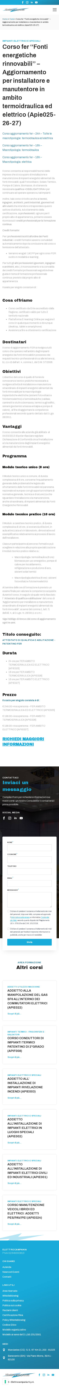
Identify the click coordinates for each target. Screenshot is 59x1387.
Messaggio (13, 890)
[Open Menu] (55, 10)
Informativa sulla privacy (20, 917)
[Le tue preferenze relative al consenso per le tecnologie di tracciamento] (5, 1382)
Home (5, 19)
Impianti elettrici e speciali (21, 41)
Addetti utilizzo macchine (23, 987)
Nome (10, 842)
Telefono (11, 866)
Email (10, 878)
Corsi (12, 19)
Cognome (12, 854)
